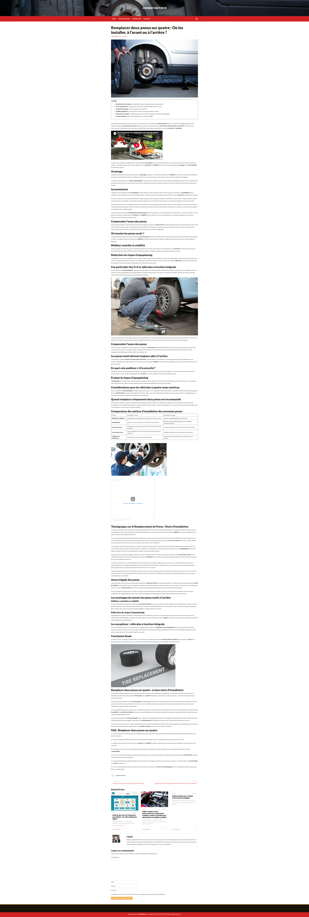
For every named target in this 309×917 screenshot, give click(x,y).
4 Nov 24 (174, 793)
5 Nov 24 (144, 809)
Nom (113, 882)
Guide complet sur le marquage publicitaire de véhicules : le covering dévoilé (175, 783)
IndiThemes (142, 914)
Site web (113, 890)
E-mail (113, 886)
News (114, 18)
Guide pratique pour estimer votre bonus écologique (182, 797)
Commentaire (115, 857)
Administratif (136, 18)
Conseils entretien (124, 18)
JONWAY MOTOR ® (154, 8)
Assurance (146, 18)
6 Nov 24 (114, 812)
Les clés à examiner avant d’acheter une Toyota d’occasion (128, 783)
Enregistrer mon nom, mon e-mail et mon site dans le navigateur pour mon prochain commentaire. (138, 894)
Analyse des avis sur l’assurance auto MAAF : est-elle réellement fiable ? (124, 817)
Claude (124, 36)
